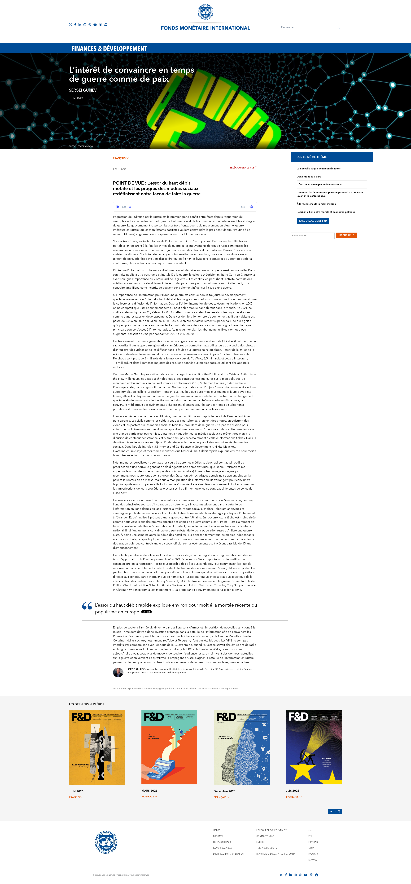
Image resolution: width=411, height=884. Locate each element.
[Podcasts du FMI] (100, 24)
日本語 (311, 848)
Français (313, 842)
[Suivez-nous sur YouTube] (305, 874)
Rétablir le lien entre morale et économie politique (326, 212)
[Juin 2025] (314, 746)
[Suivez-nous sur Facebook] (75, 24)
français (119, 158)
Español (312, 860)
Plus (333, 811)
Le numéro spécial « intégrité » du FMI (276, 854)
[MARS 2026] (169, 746)
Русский (313, 854)
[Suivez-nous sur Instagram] (84, 24)
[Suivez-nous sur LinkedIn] (80, 24)
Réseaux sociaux (222, 842)
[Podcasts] (311, 874)
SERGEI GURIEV (83, 90)
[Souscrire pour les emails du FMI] (316, 874)
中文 (310, 836)
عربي (310, 830)
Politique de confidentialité (271, 830)
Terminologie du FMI (267, 848)
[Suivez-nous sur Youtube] (95, 24)
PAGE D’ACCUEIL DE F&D (313, 221)
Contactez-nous (265, 836)
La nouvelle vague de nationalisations (319, 168)
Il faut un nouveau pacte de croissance (319, 184)
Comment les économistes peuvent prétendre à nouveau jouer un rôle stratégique (330, 194)
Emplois (260, 842)
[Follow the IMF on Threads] (89, 24)
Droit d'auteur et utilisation (228, 854)
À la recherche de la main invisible (317, 204)
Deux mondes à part (309, 176)
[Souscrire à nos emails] (105, 24)
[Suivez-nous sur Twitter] (70, 24)
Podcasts (218, 836)
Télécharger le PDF (242, 168)
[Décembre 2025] (242, 747)
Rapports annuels (222, 848)
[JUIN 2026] (97, 747)
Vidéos (216, 830)
